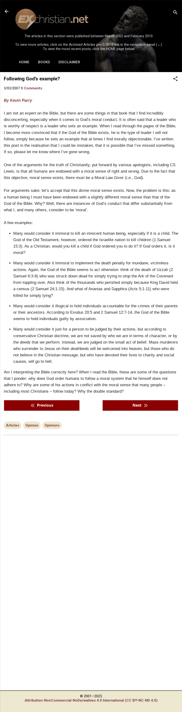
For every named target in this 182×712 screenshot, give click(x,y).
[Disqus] (91, 499)
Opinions (52, 425)
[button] (175, 79)
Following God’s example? (32, 79)
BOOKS (44, 62)
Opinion (31, 425)
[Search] (175, 13)
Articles (12, 425)
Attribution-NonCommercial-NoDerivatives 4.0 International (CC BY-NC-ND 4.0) (91, 700)
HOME (24, 62)
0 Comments (31, 88)
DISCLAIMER (69, 62)
